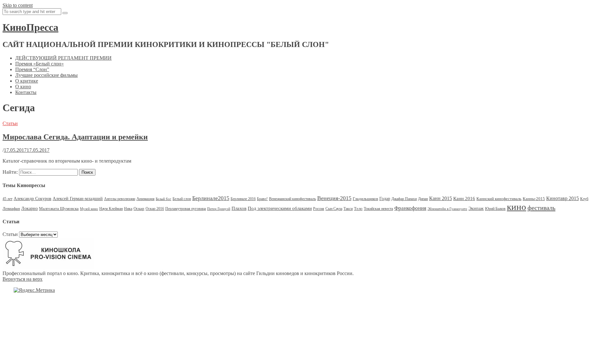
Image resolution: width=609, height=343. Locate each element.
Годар (384, 198)
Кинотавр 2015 (562, 198)
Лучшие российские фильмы (46, 75)
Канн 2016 (464, 198)
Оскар (139, 208)
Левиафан (11, 208)
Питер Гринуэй (218, 209)
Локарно (29, 208)
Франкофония (410, 208)
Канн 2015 (440, 198)
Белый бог (163, 199)
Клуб (584, 199)
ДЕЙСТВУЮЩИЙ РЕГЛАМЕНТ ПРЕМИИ (63, 58)
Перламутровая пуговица (185, 208)
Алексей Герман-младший (78, 198)
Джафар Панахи (404, 199)
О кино (23, 86)
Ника (128, 208)
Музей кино (89, 209)
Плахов (239, 208)
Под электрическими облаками (280, 208)
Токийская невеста (378, 208)
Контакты (25, 92)
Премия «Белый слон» (39, 63)
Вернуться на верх (23, 279)
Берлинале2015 (210, 198)
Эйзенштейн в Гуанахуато (447, 209)
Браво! (262, 199)
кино (516, 207)
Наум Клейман (111, 208)
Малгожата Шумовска (59, 208)
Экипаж (476, 208)
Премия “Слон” (32, 69)
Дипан (423, 199)
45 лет (7, 199)
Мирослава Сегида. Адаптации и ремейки (75, 137)
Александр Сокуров (32, 198)
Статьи (10, 123)
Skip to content (18, 5)
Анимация (145, 198)
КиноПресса (30, 27)
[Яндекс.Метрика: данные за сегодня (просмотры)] (34, 290)
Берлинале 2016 (243, 199)
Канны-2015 (534, 198)
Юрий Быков (495, 208)
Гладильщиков (365, 198)
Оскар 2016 (155, 208)
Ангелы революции (119, 199)
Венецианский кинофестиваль (292, 199)
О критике (26, 81)
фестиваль (541, 207)
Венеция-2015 (334, 198)
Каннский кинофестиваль (498, 198)
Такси (348, 208)
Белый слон (182, 199)
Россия (318, 208)
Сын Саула (333, 208)
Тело (358, 208)
